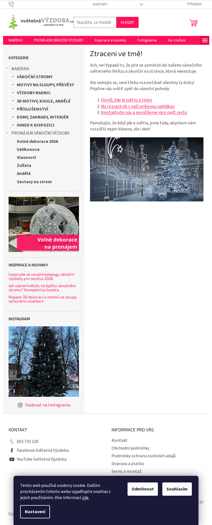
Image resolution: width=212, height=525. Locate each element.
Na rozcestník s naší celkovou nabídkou (137, 106)
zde (85, 498)
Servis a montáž (127, 471)
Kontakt (100, 4)
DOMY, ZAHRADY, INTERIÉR (43, 117)
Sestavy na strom (34, 182)
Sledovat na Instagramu (47, 405)
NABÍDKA (20, 69)
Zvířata (24, 165)
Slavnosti (26, 157)
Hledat (127, 22)
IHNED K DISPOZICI (35, 125)
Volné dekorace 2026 (37, 141)
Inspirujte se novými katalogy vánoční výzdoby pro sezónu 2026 (41, 276)
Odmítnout (143, 489)
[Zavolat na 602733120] (17, 4)
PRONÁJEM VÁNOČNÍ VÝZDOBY (40, 133)
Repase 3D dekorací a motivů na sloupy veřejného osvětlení (43, 299)
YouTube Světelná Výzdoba (42, 459)
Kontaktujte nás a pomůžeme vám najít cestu (144, 112)
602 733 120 (27, 442)
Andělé (24, 173)
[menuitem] (15, 40)
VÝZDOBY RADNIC (34, 93)
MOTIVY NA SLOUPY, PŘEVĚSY (45, 85)
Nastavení (35, 512)
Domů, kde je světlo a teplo (126, 100)
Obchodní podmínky (130, 448)
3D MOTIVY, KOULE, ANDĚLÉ (44, 101)
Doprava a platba (128, 464)
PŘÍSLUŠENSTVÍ (32, 109)
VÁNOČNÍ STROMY (34, 77)
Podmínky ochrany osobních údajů (144, 456)
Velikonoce (28, 149)
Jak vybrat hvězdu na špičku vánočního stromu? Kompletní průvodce (42, 288)
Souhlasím (177, 489)
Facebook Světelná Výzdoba (43, 450)
